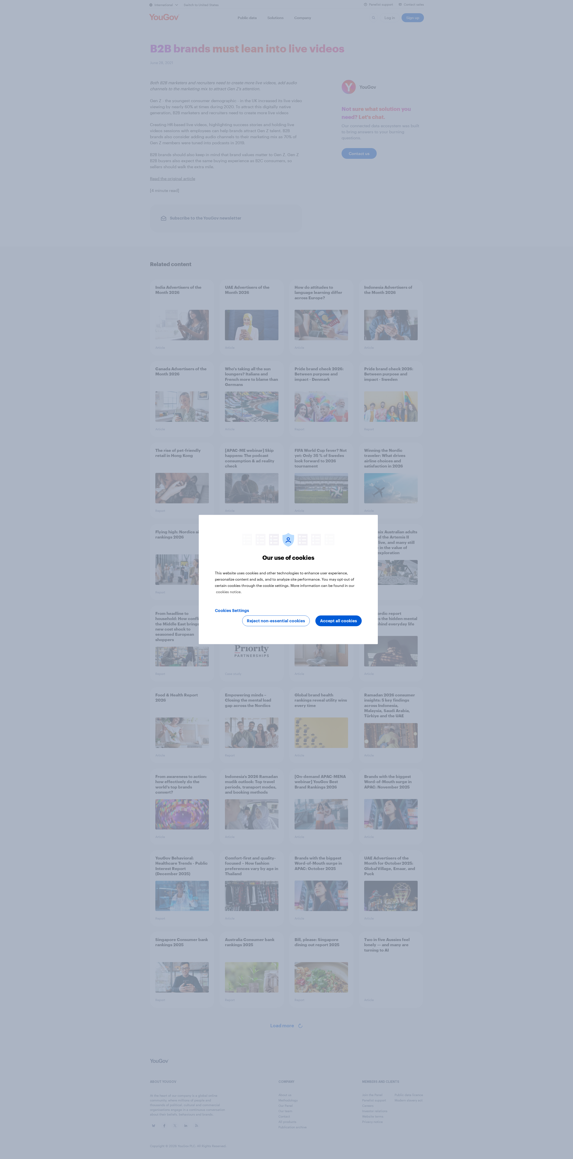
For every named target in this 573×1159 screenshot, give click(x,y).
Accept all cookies (338, 621)
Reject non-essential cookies (276, 621)
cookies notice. (229, 592)
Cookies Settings (232, 611)
